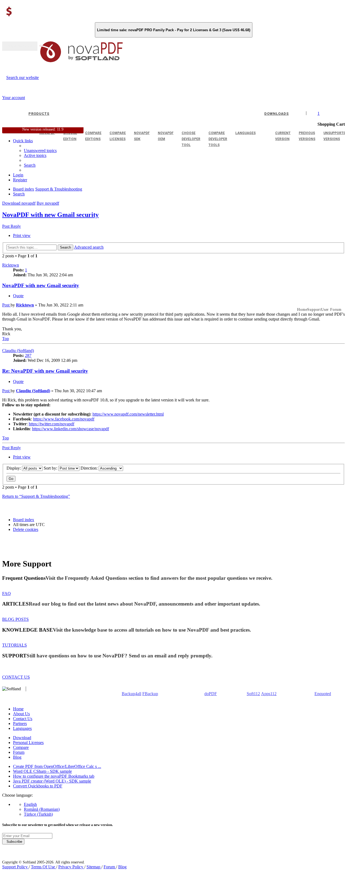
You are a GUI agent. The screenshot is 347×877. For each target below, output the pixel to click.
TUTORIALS (14, 645)
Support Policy (15, 867)
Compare (21, 747)
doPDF (210, 693)
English (30, 804)
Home (18, 709)
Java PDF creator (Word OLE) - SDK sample (52, 781)
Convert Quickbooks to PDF (37, 786)
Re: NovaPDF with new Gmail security (45, 371)
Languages (22, 728)
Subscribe (13, 842)
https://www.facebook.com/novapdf (63, 419)
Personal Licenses (28, 742)
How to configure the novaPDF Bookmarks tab (53, 776)
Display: (14, 468)
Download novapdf (19, 203)
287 (28, 355)
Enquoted (322, 693)
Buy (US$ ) (19, 46)
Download (22, 737)
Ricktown (10, 265)
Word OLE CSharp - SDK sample (42, 771)
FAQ (6, 593)
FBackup (150, 693)
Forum (18, 752)
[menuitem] (35, 155)
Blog (17, 757)
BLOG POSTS (15, 619)
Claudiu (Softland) (18, 350)
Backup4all (131, 693)
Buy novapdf (48, 203)
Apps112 (269, 693)
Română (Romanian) (42, 809)
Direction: (90, 468)
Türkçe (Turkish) (38, 814)
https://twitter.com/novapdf (51, 424)
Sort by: (51, 468)
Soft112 (253, 693)
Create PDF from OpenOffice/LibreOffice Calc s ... (57, 766)
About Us (21, 713)
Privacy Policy (71, 867)
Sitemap (93, 867)
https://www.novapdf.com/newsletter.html (128, 414)
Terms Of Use (43, 867)
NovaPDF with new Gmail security (50, 214)
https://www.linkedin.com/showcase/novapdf (70, 428)
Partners (20, 723)
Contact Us (22, 718)
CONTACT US (16, 677)
